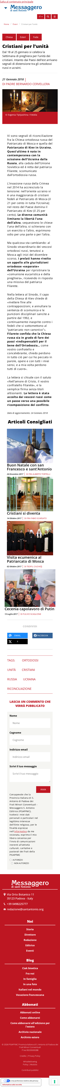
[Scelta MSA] (5, 8)
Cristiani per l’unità (29, 24)
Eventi (30, 950)
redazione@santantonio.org (25, 909)
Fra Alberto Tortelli (39, 474)
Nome (13, 715)
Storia (30, 929)
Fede (35, 37)
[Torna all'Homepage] (26, 8)
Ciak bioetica (30, 968)
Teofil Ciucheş (34, 566)
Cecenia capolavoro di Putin (29, 608)
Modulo (33, 1064)
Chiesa (9, 37)
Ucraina (29, 679)
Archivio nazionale (30, 1032)
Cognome (15, 732)
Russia (12, 679)
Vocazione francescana (30, 995)
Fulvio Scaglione (32, 614)
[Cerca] (48, 16)
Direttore (30, 934)
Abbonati (30, 1004)
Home (6, 24)
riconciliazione (19, 689)
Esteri (15, 24)
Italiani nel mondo (30, 989)
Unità (11, 670)
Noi (30, 921)
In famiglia (30, 979)
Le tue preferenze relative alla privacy (24, 1081)
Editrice (30, 945)
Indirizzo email (19, 749)
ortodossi (30, 660)
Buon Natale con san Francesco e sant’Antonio (29, 466)
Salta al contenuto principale (16, 1)
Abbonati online (30, 1012)
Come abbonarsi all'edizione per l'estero (30, 1024)
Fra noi (30, 973)
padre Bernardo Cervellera (28, 84)
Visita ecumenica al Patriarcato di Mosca (25, 559)
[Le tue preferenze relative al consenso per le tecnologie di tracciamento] (55, 1082)
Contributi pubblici (30, 1070)
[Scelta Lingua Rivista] (55, 16)
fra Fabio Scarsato (37, 518)
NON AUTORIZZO (21, 863)
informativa (20, 831)
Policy (25, 1064)
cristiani (28, 670)
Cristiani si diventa (23, 513)
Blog (30, 960)
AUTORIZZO (18, 860)
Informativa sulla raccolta (12, 1084)
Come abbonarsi (30, 1017)
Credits (23, 1056)
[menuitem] (30, 935)
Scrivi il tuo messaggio (23, 766)
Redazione (30, 940)
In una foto (30, 984)
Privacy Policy (34, 1056)
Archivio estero (30, 1037)
